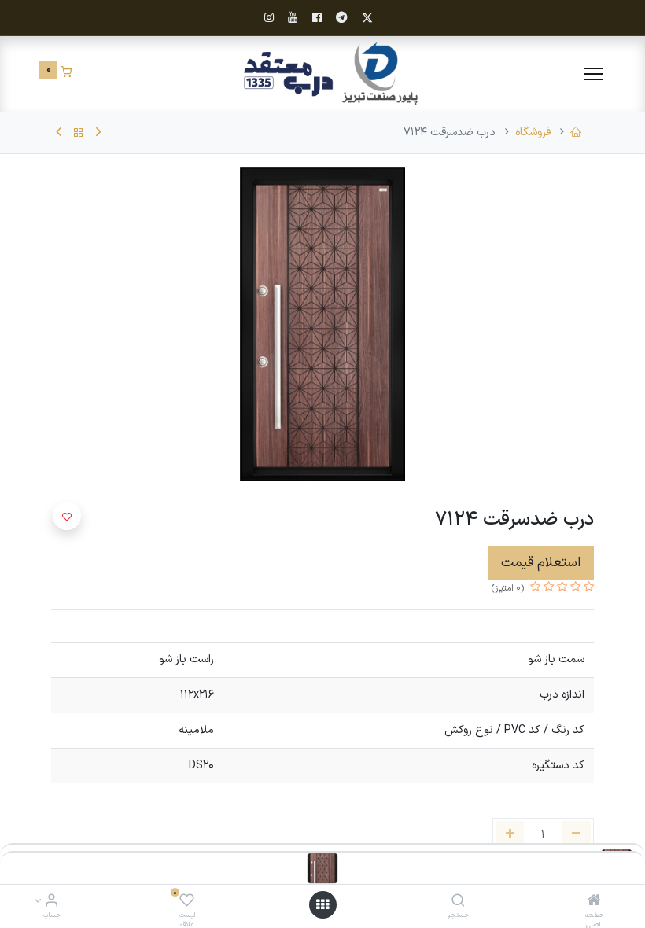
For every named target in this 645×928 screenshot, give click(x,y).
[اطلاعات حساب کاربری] (51, 902)
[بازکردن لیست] (322, 905)
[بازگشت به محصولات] (78, 133)
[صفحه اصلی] (594, 902)
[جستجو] (458, 902)
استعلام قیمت (540, 562)
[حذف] (576, 835)
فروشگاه (533, 132)
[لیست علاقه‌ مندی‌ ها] (186, 902)
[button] (67, 516)
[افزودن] (510, 835)
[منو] (593, 74)
